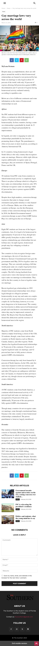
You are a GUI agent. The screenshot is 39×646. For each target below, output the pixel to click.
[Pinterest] (22, 60)
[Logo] (19, 600)
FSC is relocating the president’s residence (24, 505)
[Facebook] (12, 60)
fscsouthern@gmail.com (24, 617)
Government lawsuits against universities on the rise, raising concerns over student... (26, 493)
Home (3, 8)
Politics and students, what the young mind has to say (26, 517)
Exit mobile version (19, 643)
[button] (5, 3)
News (8, 8)
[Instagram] (17, 629)
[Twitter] (17, 60)
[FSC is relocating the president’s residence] (8, 508)
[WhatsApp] (26, 60)
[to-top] (36, 642)
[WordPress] (28, 629)
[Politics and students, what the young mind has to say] (8, 519)
